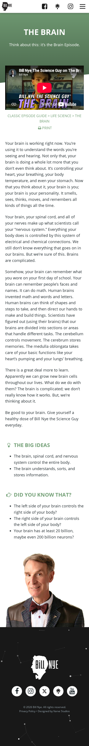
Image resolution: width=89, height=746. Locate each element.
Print (47, 128)
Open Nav (82, 6)
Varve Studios (61, 711)
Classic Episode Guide (27, 115)
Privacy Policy (27, 711)
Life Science (61, 115)
